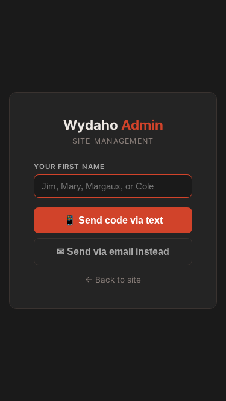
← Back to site (113, 279)
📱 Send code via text (113, 220)
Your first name (69, 166)
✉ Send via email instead (113, 251)
